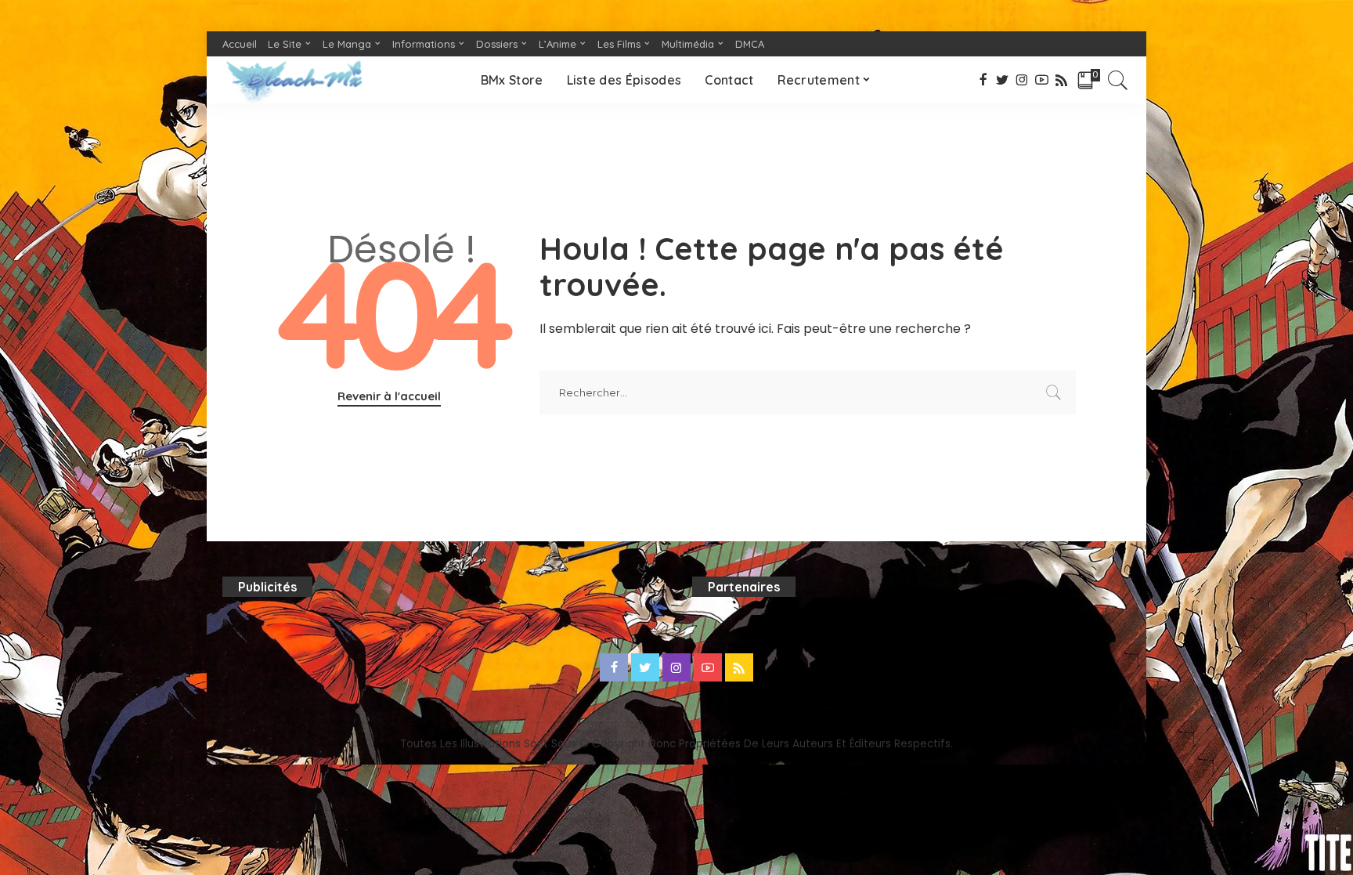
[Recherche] (1118, 79)
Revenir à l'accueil (389, 396)
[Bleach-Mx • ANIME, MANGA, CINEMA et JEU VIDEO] (293, 79)
